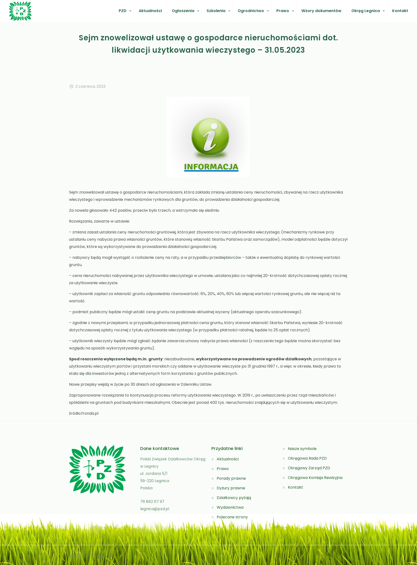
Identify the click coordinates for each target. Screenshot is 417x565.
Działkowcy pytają (234, 497)
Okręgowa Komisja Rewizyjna (315, 477)
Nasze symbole (302, 448)
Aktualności (228, 459)
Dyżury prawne (231, 488)
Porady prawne (231, 478)
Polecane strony (232, 517)
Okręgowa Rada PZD (307, 458)
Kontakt (295, 487)
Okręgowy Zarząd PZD (309, 468)
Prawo (223, 468)
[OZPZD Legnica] (20, 11)
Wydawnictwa (230, 507)
